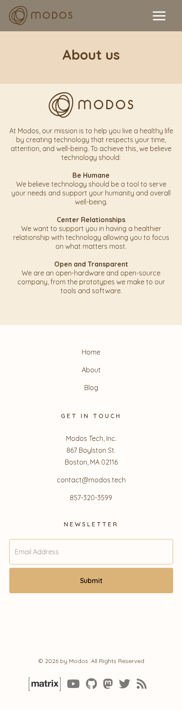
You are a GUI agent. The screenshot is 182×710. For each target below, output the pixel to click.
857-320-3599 (91, 497)
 (108, 683)
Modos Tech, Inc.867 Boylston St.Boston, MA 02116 (91, 450)
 (150, 683)
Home (91, 352)
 (142, 683)
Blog (91, 387)
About (91, 370)
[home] (38, 15)
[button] (159, 15)
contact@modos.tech (91, 480)
